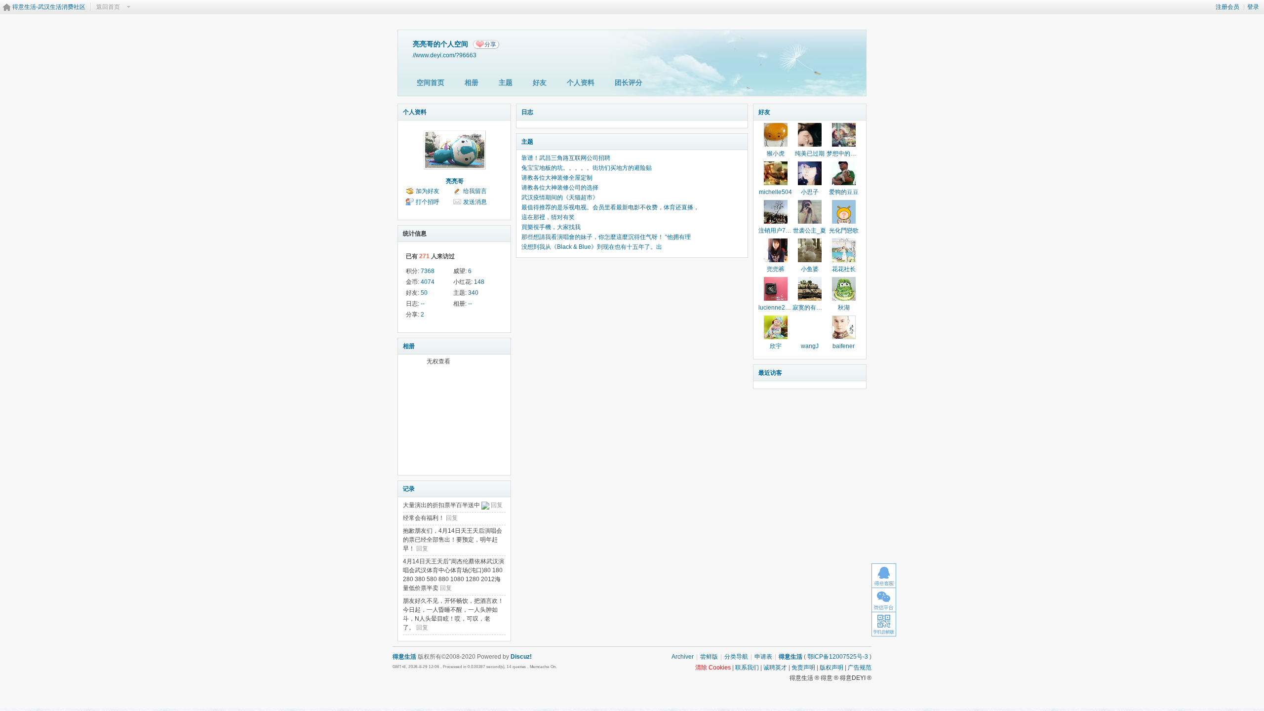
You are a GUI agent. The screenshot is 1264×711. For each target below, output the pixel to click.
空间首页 (430, 82)
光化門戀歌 (844, 230)
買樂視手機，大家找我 (551, 227)
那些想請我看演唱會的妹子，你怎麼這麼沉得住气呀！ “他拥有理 (606, 237)
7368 (427, 271)
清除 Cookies (713, 667)
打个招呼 (427, 201)
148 (479, 281)
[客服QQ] (883, 575)
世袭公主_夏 (809, 230)
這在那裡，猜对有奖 (548, 217)
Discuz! (521, 656)
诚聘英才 (775, 667)
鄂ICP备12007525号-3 (837, 656)
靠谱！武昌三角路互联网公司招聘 (565, 158)
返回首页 (108, 6)
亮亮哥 (455, 181)
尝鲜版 (709, 656)
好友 (540, 82)
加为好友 (427, 191)
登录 (1253, 6)
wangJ (810, 346)
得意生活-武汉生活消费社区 (48, 6)
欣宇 (776, 346)
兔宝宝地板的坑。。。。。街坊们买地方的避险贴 (586, 167)
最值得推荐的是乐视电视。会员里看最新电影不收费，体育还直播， (610, 207)
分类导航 (736, 656)
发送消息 (475, 201)
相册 (471, 82)
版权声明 (831, 667)
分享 (490, 44)
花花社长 (844, 269)
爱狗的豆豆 (844, 192)
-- (423, 303)
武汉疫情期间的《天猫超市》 (559, 197)
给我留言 (475, 191)
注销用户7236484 (782, 230)
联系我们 (747, 667)
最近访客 (770, 372)
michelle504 (775, 192)
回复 (497, 505)
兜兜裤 (776, 269)
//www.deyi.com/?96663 (444, 55)
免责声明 (803, 667)
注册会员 (1227, 6)
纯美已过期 (810, 153)
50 (424, 292)
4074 (427, 281)
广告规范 (859, 667)
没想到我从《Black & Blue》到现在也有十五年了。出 (591, 246)
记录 (409, 488)
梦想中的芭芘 (844, 153)
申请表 (763, 656)
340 (473, 292)
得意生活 (790, 656)
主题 (506, 82)
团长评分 (628, 82)
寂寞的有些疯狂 (813, 307)
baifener (843, 346)
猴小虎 (776, 153)
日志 (527, 112)
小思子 (810, 192)
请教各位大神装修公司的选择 (559, 187)
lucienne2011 (776, 307)
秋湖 (844, 307)
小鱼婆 (810, 269)
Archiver (683, 656)
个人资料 (580, 82)
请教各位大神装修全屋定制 (556, 177)
